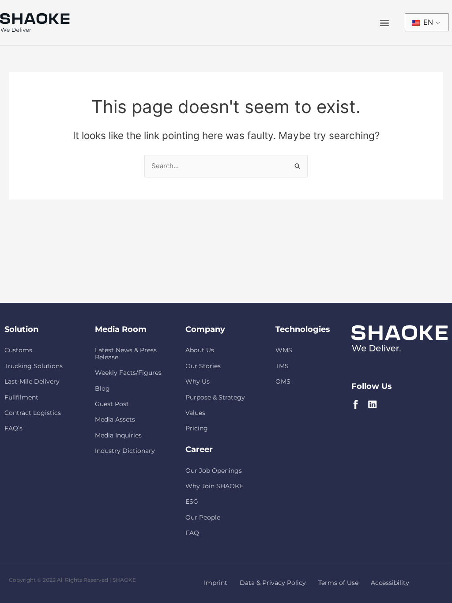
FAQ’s (13, 428)
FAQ (192, 533)
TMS (282, 366)
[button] (384, 22)
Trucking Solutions (33, 366)
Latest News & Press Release (126, 353)
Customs (18, 350)
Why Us (197, 381)
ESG (191, 501)
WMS (283, 350)
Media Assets (115, 419)
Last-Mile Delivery (32, 381)
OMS (282, 381)
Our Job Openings (213, 471)
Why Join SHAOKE (214, 486)
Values (195, 413)
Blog (102, 388)
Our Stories (203, 366)
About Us (199, 350)
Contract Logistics (32, 413)
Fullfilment (21, 397)
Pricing (196, 428)
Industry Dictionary (125, 451)
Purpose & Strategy (215, 397)
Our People (202, 517)
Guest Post (112, 404)
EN (427, 22)
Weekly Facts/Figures (128, 373)
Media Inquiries (118, 435)
